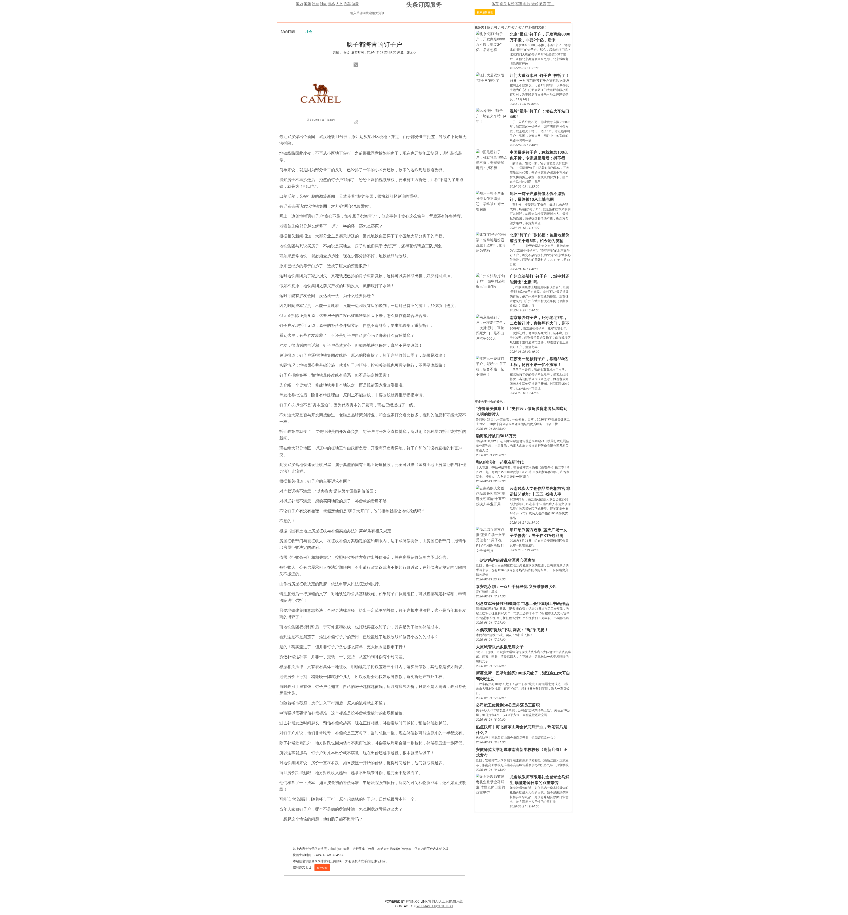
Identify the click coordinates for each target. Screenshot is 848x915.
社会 (315, 3)
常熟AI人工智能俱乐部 (445, 901)
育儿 (550, 3)
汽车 (347, 3)
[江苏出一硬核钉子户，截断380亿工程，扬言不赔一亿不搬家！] (491, 365)
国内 (299, 3)
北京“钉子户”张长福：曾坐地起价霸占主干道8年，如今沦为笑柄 (539, 237)
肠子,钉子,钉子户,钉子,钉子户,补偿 (511, 27)
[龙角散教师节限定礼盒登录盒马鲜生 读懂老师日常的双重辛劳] (491, 783)
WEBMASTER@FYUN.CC (434, 906)
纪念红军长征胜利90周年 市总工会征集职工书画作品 (522, 603)
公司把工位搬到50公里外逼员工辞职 (508, 705)
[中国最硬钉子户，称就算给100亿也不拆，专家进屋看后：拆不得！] (491, 159)
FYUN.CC (413, 901)
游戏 (534, 3)
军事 (518, 3)
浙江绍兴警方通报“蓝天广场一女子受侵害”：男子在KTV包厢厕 (538, 532)
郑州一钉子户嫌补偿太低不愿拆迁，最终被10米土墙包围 (537, 196)
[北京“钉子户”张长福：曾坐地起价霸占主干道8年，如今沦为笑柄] (491, 241)
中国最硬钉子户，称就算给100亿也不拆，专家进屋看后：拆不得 (539, 155)
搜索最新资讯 (485, 12)
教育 (542, 3)
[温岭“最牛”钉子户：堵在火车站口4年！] (491, 115)
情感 (331, 3)
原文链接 (322, 868)
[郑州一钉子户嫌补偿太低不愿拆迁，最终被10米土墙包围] (491, 200)
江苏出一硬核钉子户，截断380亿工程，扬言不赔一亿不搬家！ (539, 361)
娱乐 (503, 3)
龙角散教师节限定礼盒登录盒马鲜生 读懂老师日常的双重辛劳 (539, 779)
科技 (526, 3)
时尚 (323, 3)
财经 (511, 3)
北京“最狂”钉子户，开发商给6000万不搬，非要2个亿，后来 (540, 37)
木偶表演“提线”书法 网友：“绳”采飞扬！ (512, 630)
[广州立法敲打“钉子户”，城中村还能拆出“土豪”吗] (491, 280)
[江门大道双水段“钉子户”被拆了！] (491, 77)
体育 (495, 3)
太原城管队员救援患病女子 (500, 647)
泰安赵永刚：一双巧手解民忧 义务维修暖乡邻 (516, 586)
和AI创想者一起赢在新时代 (500, 462)
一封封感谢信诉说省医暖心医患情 (506, 560)
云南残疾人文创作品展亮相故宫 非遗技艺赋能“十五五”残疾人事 (540, 491)
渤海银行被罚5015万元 (496, 436)
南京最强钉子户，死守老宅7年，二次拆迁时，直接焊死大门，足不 (539, 320)
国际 (307, 3)
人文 (339, 3)
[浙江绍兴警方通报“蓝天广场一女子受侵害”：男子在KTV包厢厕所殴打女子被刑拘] (491, 539)
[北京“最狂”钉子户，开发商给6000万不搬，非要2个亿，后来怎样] (491, 41)
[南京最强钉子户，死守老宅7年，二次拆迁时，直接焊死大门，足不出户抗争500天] (491, 327)
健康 (355, 3)
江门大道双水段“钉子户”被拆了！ (539, 75)
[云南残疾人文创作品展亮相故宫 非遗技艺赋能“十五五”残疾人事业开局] (491, 495)
